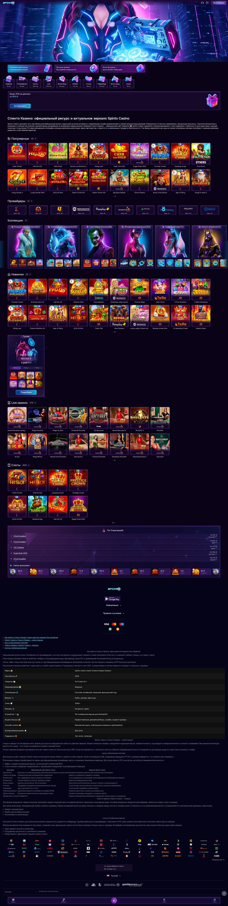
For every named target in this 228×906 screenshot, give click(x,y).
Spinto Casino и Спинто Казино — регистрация (24, 640)
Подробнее (26, 392)
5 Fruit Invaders (20, 536)
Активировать (20, 106)
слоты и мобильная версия (16, 648)
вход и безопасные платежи (16, 643)
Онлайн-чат (111, 869)
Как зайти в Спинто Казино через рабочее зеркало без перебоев (31, 637)
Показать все (217, 860)
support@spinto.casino (115, 866)
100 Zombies (19, 547)
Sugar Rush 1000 (20, 553)
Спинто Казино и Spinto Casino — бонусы (21, 645)
